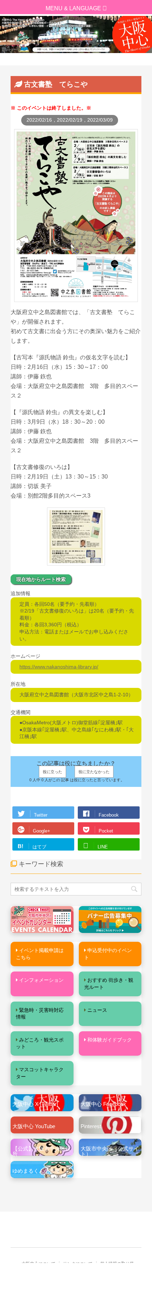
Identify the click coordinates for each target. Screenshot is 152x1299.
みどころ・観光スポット (40, 1043)
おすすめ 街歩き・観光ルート (108, 983)
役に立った (52, 772)
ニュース (97, 1010)
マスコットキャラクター (40, 1073)
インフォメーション (41, 980)
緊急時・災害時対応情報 (40, 1013)
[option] (76, 34)
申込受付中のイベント (108, 953)
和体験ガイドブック (109, 1040)
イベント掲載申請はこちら (40, 953)
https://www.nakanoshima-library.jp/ (58, 666)
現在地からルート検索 (41, 579)
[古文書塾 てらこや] (76, 298)
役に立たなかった (94, 772)
